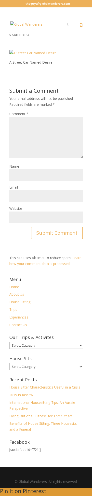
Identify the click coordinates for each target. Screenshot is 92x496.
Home (14, 286)
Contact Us (18, 324)
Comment (18, 113)
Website (15, 208)
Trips (13, 309)
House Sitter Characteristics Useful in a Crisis (44, 387)
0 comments (19, 34)
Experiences (18, 317)
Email (13, 187)
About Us (16, 294)
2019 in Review (21, 394)
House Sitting (19, 302)
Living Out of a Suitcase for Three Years (41, 416)
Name (14, 166)
